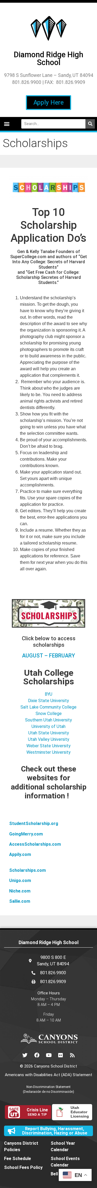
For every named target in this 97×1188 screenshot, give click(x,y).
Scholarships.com (27, 870)
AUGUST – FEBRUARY (48, 655)
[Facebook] (37, 1055)
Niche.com (19, 891)
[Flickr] (60, 1055)
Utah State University (48, 732)
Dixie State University (48, 700)
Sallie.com (19, 901)
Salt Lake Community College (48, 707)
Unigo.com (20, 880)
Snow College (49, 713)
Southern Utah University (48, 720)
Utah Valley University (48, 739)
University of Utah (48, 726)
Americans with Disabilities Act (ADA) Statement (48, 1074)
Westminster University (48, 752)
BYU (48, 694)
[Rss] (72, 1055)
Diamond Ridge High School (48, 58)
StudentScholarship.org (33, 823)
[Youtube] (48, 1055)
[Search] (90, 124)
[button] (6, 123)
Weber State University (48, 745)
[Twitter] (25, 1055)
